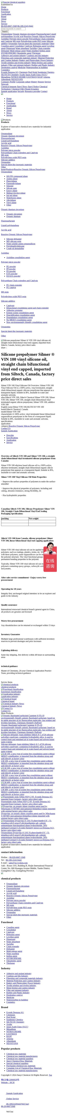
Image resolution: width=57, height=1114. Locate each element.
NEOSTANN (12, 1043)
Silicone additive (8, 160)
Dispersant (10, 939)
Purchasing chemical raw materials (20, 1066)
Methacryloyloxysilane (15, 193)
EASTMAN (11, 1034)
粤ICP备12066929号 (10, 1080)
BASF (9, 1036)
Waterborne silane (13, 198)
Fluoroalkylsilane (13, 183)
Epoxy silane (11, 190)
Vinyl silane (11, 202)
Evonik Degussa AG (15, 1012)
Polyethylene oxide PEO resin (13, 157)
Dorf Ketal (10, 1017)
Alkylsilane (11, 200)
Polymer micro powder (10, 150)
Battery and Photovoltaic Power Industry (23, 983)
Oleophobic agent (13, 961)
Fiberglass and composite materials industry (24, 978)
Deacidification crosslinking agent (20, 315)
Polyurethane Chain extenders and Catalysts (19, 153)
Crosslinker (11, 930)
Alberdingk (11, 1041)
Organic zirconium (14, 214)
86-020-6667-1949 (9, 26)
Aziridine (5, 148)
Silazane (9, 186)
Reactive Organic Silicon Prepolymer (16, 145)
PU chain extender (14, 285)
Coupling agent (12, 927)
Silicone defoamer (13, 239)
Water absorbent (13, 942)
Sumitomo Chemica (14, 1019)
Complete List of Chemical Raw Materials (24, 1068)
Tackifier (10, 944)
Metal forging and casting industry (20, 988)
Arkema (9, 1039)
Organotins (5, 162)
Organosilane (6, 133)
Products (4, 9)
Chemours (10, 1015)
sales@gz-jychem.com (18, 863)
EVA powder (11, 274)
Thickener (10, 963)
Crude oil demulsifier (15, 248)
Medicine (10, 997)
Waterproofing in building (17, 1000)
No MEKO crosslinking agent (19, 320)
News (3, 21)
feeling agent (11, 956)
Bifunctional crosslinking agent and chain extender (27, 308)
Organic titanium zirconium (12, 136)
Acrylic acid (6, 143)
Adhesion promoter (14, 310)
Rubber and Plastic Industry (18, 993)
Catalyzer (10, 305)
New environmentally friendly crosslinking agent (26, 322)
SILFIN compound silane (17, 176)
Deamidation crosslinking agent (19, 317)
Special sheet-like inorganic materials (16, 164)
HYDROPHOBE (13, 958)
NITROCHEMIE (13, 1031)
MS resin (5, 155)
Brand (3, 16)
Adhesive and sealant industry (18, 973)
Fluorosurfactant (8, 138)
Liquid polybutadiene (10, 141)
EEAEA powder (13, 276)
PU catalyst (11, 287)
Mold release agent (14, 951)
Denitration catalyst (14, 995)
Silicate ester (11, 188)
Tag (50, 1075)
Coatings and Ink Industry (17, 976)
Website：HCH (7, 1082)
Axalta (9, 1024)
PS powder (11, 271)
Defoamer (10, 949)
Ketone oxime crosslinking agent (20, 313)
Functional (5, 12)
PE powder (11, 266)
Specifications (12, 438)
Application (6, 14)
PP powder (11, 269)
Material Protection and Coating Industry (23, 981)
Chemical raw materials (16, 1054)
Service (4, 24)
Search (5, 32)
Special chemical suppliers (17, 1063)
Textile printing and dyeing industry (21, 985)
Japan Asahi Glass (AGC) (17, 1027)
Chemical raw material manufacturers (22, 1056)
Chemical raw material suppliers (19, 1058)
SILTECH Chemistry (15, 1022)
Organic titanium (13, 216)
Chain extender (12, 946)
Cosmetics (10, 1002)
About (3, 19)
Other (3, 167)
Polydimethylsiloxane (15, 246)
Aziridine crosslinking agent (18, 257)
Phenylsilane (11, 181)
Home (3, 7)
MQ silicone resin (13, 241)
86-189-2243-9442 (25, 26)
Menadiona (11, 1029)
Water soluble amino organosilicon (20, 244)
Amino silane (11, 179)
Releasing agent (13, 934)
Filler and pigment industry (17, 990)
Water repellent (12, 954)
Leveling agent (12, 937)
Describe (10, 435)
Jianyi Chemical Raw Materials (19, 1061)
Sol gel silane (11, 195)
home (3, 169)
